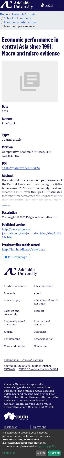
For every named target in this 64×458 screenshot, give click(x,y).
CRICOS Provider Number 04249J (38, 369)
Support (39, 311)
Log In (49, 5)
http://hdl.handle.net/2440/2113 (23, 249)
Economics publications (20, 22)
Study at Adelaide (15, 286)
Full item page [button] (17, 257)
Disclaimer (10, 427)
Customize (8, 453)
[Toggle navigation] (59, 5)
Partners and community (12, 312)
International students (42, 323)
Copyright (39, 427)
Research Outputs (24, 14)
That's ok (54, 453)
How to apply (12, 300)
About (37, 293)
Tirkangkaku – (23, 360)
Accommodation (43, 339)
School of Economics (18, 18)
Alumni (8, 331)
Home (4, 14)
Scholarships (12, 339)
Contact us (40, 346)
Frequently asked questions (14, 323)
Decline (40, 453)
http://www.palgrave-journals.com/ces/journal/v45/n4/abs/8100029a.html (31, 233)
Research (9, 293)
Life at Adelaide (43, 286)
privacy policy (47, 446)
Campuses (40, 331)
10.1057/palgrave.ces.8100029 (21, 168)
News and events (14, 346)
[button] (42, 5)
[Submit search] (38, 5)
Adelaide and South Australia (46, 302)
